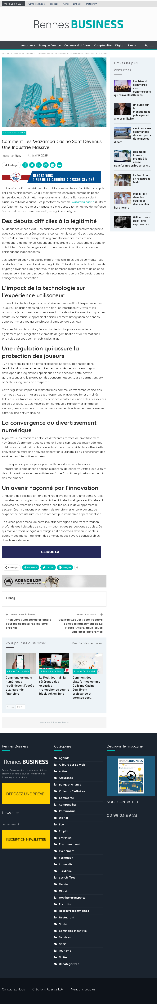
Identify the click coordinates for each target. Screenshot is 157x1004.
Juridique (65, 871)
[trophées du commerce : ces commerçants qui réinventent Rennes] (122, 86)
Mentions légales (83, 989)
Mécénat (65, 884)
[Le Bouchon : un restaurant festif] (122, 180)
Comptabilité (103, 45)
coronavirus (67, 811)
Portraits (65, 904)
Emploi (63, 831)
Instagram (91, 3)
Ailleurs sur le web (14, 132)
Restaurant (66, 917)
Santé (63, 924)
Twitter (65, 3)
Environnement (69, 844)
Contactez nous (37, 3)
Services (65, 937)
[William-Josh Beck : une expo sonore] (122, 222)
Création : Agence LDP (48, 989)
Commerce (66, 798)
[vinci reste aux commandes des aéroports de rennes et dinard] (122, 133)
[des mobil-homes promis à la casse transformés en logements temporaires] (122, 156)
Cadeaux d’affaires (77, 45)
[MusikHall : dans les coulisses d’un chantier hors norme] (122, 198)
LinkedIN (77, 3)
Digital (119, 45)
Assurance (28, 45)
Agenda (64, 758)
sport (62, 944)
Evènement (66, 851)
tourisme (65, 950)
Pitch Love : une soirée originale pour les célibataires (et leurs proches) (28, 623)
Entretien (65, 838)
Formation (66, 857)
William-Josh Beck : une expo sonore (141, 221)
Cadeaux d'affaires (72, 791)
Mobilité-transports (72, 897)
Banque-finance (50, 45)
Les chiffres (67, 877)
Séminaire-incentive (73, 931)
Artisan (64, 771)
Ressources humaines (74, 911)
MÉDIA (63, 891)
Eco (61, 824)
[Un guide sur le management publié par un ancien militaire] (122, 109)
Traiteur (64, 957)
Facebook (53, 3)
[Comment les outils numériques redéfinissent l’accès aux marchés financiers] (21, 663)
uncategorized (69, 964)
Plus (130, 45)
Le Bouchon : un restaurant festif (141, 179)
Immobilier (66, 864)
